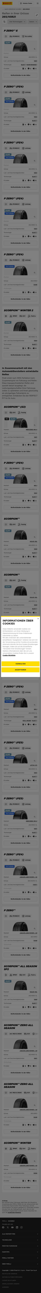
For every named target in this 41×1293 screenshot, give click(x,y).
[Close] (38, 618)
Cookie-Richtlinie (9, 655)
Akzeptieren (20, 670)
